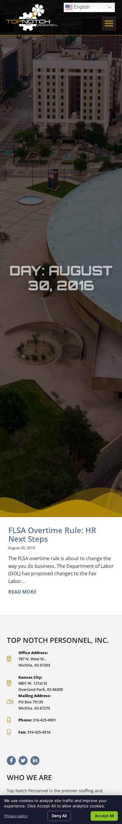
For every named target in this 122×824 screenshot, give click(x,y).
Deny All (59, 815)
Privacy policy (16, 816)
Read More (22, 592)
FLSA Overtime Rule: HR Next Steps (52, 534)
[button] (109, 23)
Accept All (104, 815)
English (77, 6)
